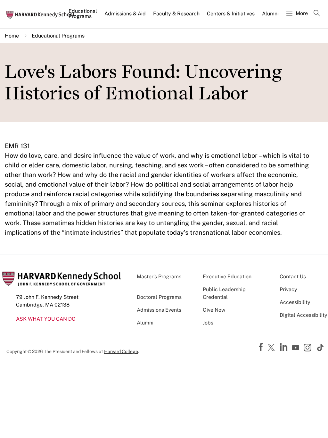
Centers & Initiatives (231, 14)
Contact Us (293, 277)
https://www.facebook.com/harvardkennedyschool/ (261, 347)
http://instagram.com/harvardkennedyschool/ (308, 348)
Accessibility (295, 302)
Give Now (214, 310)
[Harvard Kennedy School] (42, 14)
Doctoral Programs (159, 297)
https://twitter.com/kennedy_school (272, 348)
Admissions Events (159, 310)
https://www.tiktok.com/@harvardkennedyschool (320, 347)
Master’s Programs (159, 277)
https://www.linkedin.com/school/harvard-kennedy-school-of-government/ (284, 347)
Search (317, 14)
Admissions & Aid (125, 14)
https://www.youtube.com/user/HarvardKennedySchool (296, 348)
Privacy (288, 289)
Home (12, 36)
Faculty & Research (176, 14)
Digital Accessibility (303, 315)
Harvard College (121, 351)
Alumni (270, 14)
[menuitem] (83, 16)
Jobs (208, 323)
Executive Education (227, 277)
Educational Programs (83, 13)
